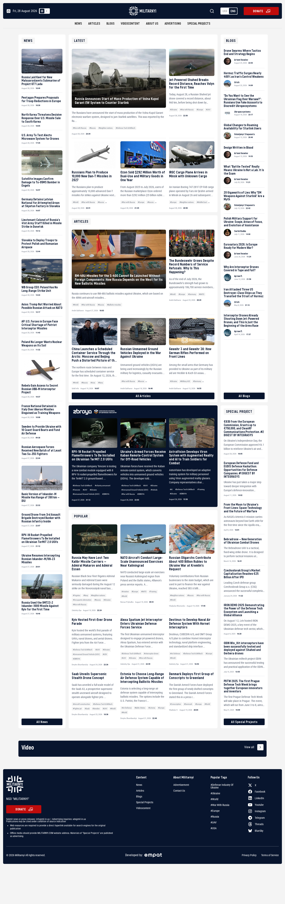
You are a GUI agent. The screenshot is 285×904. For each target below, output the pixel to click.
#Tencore (76, 490)
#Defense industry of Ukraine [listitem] (222, 786)
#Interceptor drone (151, 653)
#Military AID (185, 381)
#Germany (192, 294)
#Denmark (188, 704)
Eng (233, 11)
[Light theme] (42, 11)
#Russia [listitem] (215, 816)
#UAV (208, 110)
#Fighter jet (77, 709)
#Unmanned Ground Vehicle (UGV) (86, 494)
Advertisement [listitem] (181, 784)
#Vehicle (154, 490)
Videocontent (130, 23)
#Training (201, 489)
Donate (258, 11)
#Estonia (151, 708)
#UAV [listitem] (214, 822)
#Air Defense (175, 653)
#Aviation (125, 591)
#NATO (143, 591)
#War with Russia (79, 128)
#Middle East (202, 202)
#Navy (85, 595)
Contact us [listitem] (179, 790)
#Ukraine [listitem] (215, 793)
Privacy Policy (249, 855)
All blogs (244, 396)
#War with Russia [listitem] (220, 805)
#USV (105, 654)
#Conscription (175, 704)
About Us (152, 23)
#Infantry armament (102, 485)
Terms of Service (270, 855)
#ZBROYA (105, 494)
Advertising (173, 23)
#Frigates (76, 595)
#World (75, 202)
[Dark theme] (46, 11)
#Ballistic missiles (114, 305)
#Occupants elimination (82, 600)
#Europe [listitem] (215, 810)
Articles (94, 23)
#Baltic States (140, 708)
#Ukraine (173, 110)
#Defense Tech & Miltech (125, 128)
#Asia (93, 383)
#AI (171, 489)
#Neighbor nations (105, 128)
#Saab (87, 709)
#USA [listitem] (214, 828)
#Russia (92, 128)
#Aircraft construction (81, 704)
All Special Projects (244, 722)
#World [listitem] (214, 799)
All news (42, 722)
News (78, 23)
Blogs (110, 23)
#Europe (200, 110)
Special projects (198, 23)
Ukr (224, 11)
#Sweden (96, 709)
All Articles (143, 396)
